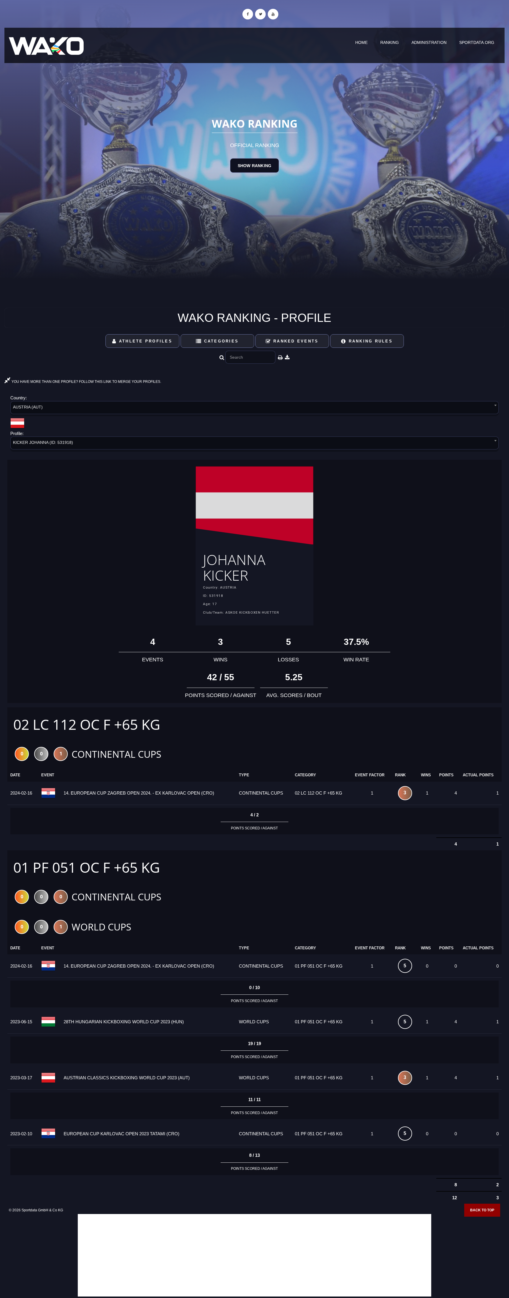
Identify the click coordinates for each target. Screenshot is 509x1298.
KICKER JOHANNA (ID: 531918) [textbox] (43, 442)
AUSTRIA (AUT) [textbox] (28, 407)
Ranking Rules (369, 341)
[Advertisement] (254, 1255)
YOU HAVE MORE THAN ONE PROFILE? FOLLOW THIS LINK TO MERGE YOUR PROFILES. (86, 382)
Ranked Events (295, 341)
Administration (429, 42)
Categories (220, 341)
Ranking (389, 42)
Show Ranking (254, 165)
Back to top (482, 1210)
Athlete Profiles (144, 341)
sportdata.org (476, 42)
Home (361, 42)
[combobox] (254, 408)
